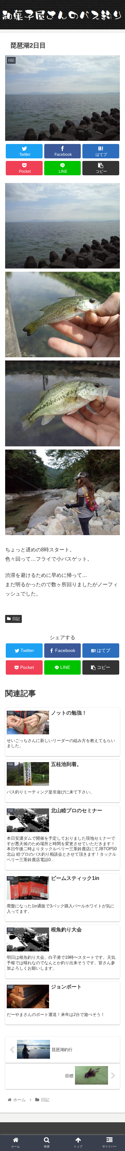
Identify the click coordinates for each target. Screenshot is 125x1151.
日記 (16, 619)
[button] (112, 757)
